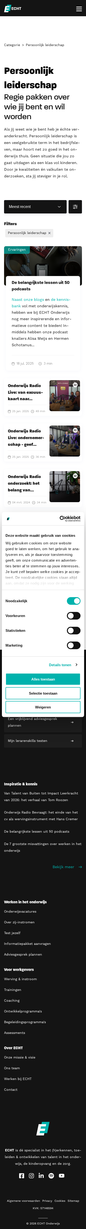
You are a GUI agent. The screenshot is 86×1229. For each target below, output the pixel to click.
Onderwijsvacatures (20, 912)
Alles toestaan (43, 679)
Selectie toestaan (43, 693)
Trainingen (12, 990)
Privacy (47, 1201)
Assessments (14, 1033)
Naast (18, 299)
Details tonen (60, 665)
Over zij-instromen (19, 922)
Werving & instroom (20, 979)
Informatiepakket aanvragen (27, 944)
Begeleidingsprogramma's (25, 1022)
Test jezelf (12, 933)
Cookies (59, 1201)
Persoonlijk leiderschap (45, 45)
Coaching (12, 1001)
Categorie (12, 45)
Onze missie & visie (19, 1057)
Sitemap (73, 1201)
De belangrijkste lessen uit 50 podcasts (36, 832)
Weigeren (43, 707)
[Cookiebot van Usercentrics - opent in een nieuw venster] (61, 519)
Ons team (12, 1068)
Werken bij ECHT (18, 1079)
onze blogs (34, 299)
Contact (10, 1090)
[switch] (74, 616)
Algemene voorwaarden (23, 1201)
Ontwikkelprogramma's (23, 1011)
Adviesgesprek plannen (23, 954)
